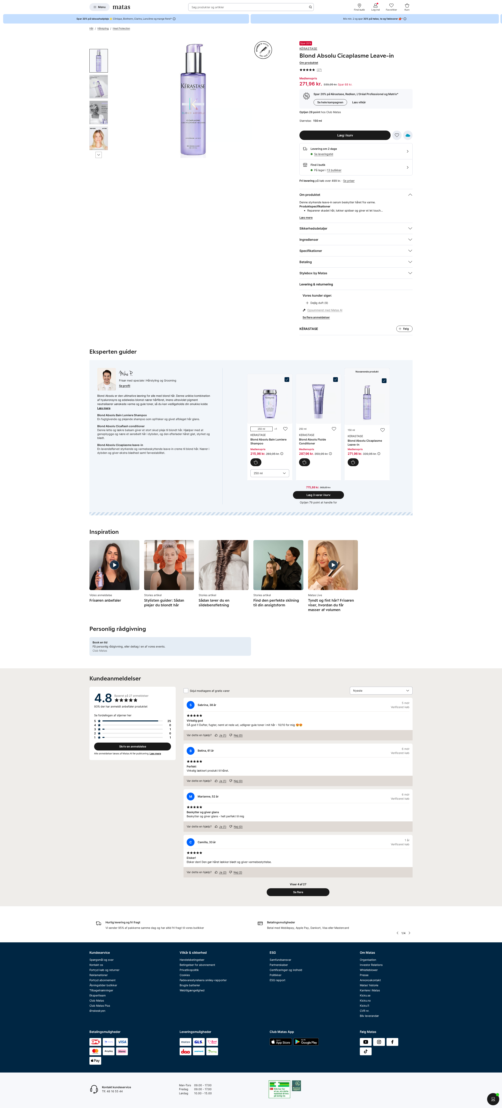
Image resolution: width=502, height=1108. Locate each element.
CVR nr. (364, 1010)
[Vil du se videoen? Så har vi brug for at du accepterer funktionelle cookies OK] (193, 99)
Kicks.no (365, 1000)
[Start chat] (493, 1099)
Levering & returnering (316, 284)
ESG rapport (277, 980)
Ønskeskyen (97, 1010)
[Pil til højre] (499, 19)
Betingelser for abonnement (197, 964)
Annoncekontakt (370, 980)
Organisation (368, 959)
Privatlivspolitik (189, 970)
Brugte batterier (190, 985)
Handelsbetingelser (192, 959)
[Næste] (98, 155)
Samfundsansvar (280, 959)
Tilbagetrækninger (101, 990)
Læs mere (103, 408)
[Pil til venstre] (397, 933)
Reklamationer (98, 975)
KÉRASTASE (308, 49)
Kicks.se (365, 995)
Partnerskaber (279, 964)
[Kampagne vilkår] (281, 453)
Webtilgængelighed (192, 990)
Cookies (185, 975)
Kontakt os (96, 964)
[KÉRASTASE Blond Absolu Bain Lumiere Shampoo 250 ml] (269, 421)
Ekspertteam (97, 995)
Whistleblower (369, 970)
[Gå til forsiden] (121, 7)
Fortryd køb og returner (104, 970)
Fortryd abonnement (102, 980)
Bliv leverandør (369, 1015)
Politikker (275, 975)
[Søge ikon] (310, 7)
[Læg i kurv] (255, 462)
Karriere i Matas (370, 990)
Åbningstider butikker (103, 985)
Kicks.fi (364, 1005)
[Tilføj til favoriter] (397, 135)
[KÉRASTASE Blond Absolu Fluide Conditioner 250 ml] (318, 421)
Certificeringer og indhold (286, 970)
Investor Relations (371, 964)
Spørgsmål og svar (101, 959)
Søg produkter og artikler (208, 7)
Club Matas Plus (99, 1005)
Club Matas (96, 1000)
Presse (364, 975)
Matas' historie (369, 985)
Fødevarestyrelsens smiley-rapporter (203, 980)
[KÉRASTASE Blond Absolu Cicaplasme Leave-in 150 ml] (367, 422)
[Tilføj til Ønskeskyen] (408, 135)
